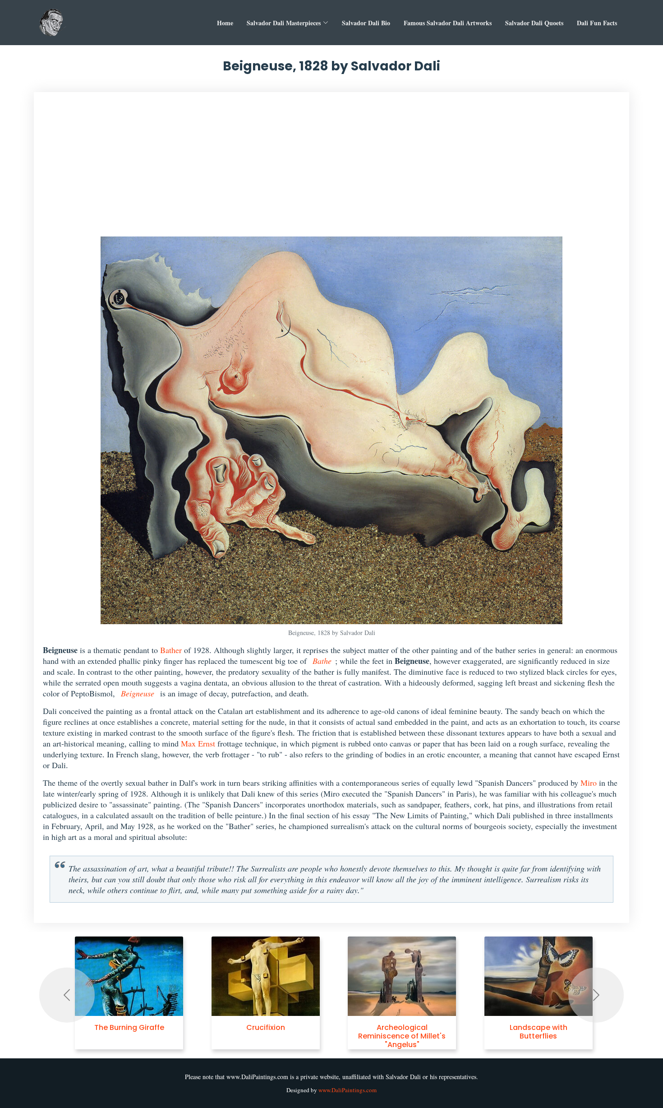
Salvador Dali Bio (366, 23)
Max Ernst (198, 743)
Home (225, 23)
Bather (171, 649)
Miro (588, 782)
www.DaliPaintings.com (347, 1090)
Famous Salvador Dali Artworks (448, 23)
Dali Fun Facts (597, 23)
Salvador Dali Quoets (534, 23)
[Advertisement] (331, 169)
